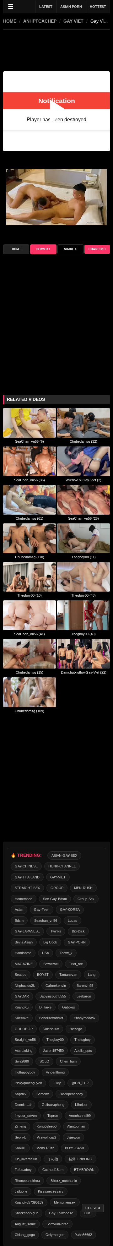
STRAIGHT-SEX (27, 888)
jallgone (21, 1191)
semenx (42, 1094)
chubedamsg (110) (29, 557)
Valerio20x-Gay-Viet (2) (83, 480)
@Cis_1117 (80, 1083)
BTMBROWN (84, 1170)
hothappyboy (25, 1072)
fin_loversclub (26, 1159)
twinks (56, 931)
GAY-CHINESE (26, 866)
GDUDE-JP (24, 1029)
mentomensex (65, 1202)
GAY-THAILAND (27, 877)
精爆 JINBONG (80, 1159)
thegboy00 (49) (83, 634)
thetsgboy (82, 1039)
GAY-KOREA (70, 909)
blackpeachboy (71, 1094)
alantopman (76, 1126)
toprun (52, 1116)
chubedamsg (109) (29, 711)
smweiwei (50, 964)
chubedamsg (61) (29, 518)
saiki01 (20, 1148)
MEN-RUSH (83, 888)
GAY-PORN (77, 942)
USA (45, 953)
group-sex (86, 899)
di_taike (45, 1007)
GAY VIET (73, 21)
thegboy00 (55, 1039)
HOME (9, 21)
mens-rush (45, 1148)
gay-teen (41, 909)
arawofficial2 (46, 1137)
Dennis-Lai (23, 1105)
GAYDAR (22, 996)
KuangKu (22, 1007)
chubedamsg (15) (29, 672)
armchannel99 (80, 1116)
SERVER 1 (43, 249)
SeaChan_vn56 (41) (29, 634)
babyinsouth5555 (53, 996)
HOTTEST (98, 6)
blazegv (76, 1029)
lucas (72, 920)
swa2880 (22, 1061)
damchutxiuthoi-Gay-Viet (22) (83, 672)
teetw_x (66, 953)
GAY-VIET (58, 877)
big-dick (78, 931)
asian (19, 909)
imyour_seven (26, 1116)
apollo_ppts (83, 1050)
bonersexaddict (51, 1018)
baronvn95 (85, 985)
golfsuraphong (53, 1105)
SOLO (44, 1061)
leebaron (84, 996)
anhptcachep (39, 21)
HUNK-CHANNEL (62, 866)
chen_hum (68, 1061)
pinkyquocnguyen (28, 1083)
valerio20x (51, 1029)
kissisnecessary (50, 1191)
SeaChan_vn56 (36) (29, 480)
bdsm (19, 920)
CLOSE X (92, 1208)
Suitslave (22, 1018)
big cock (50, 942)
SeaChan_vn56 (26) (83, 518)
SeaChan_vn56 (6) (29, 441)
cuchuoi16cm (52, 1170)
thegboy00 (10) (29, 595)
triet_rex (76, 964)
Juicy (57, 1083)
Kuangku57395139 (29, 1202)
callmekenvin (56, 985)
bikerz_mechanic (64, 1181)
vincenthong (55, 1072)
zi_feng (20, 1126)
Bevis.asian (24, 942)
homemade (23, 899)
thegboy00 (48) (83, 595)
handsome (23, 953)
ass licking (23, 1050)
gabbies (68, 1007)
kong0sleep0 (46, 1126)
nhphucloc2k (25, 985)
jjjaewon (73, 1137)
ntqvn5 (20, 1094)
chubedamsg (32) (83, 441)
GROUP (57, 888)
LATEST (45, 6)
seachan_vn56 (45, 920)
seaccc (20, 974)
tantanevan (68, 974)
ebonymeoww (84, 1018)
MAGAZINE (24, 964)
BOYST (43, 974)
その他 (53, 1159)
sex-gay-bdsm (55, 899)
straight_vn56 (25, 1039)
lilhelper (81, 1105)
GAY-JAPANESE (27, 931)
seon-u (20, 1137)
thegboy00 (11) (84, 557)
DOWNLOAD (97, 249)
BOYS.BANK (74, 1148)
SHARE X (70, 249)
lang (91, 974)
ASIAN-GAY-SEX (64, 855)
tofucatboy (23, 1170)
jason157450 (53, 1050)
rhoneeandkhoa (27, 1181)
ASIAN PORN (71, 6)
